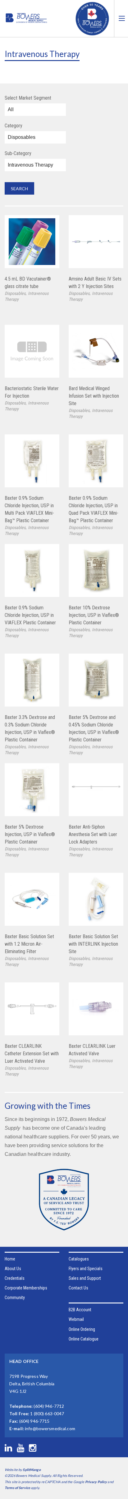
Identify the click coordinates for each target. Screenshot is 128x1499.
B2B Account (80, 1309)
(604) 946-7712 (49, 1406)
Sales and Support (85, 1278)
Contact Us (78, 1287)
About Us (13, 1268)
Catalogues (79, 1258)
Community (15, 1297)
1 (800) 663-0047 (47, 1413)
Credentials (15, 1278)
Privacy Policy (96, 1482)
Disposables (15, 293)
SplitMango (31, 1470)
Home (10, 1258)
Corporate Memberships (26, 1287)
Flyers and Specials (86, 1268)
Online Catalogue (83, 1338)
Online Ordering (82, 1329)
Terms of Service (17, 1488)
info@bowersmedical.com (50, 1428)
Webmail (76, 1319)
